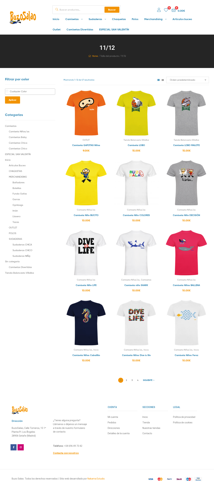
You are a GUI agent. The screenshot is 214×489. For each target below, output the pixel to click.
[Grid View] (158, 80)
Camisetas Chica (18, 142)
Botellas (17, 188)
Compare (86, 115)
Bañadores (18, 182)
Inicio (56, 19)
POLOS (12, 233)
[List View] (163, 80)
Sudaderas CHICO (22, 250)
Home (95, 55)
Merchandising (153, 19)
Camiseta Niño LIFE (86, 285)
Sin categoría (12, 261)
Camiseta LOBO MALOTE (186, 145)
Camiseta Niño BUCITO (86, 215)
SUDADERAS (15, 238)
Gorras (16, 199)
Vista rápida (94, 115)
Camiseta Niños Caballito (86, 355)
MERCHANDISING (18, 176)
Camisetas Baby (18, 137)
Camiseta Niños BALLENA (186, 285)
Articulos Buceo (17, 165)
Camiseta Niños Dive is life (136, 355)
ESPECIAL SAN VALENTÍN (114, 29)
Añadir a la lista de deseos (78, 115)
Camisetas (72, 19)
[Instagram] (21, 447)
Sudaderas (95, 19)
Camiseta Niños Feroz (186, 355)
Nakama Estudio (96, 478)
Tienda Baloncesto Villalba (136, 140)
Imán (15, 210)
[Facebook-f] (14, 447)
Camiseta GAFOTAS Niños (86, 145)
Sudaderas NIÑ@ (21, 255)
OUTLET (86, 140)
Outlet (57, 29)
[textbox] (35, 91)
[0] (166, 10)
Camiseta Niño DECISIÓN (186, 215)
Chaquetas (119, 19)
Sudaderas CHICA (22, 244)
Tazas (16, 222)
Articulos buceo (182, 19)
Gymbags (18, 204)
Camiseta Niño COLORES (136, 215)
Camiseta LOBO (136, 145)
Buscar (112, 9)
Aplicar (12, 99)
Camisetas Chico (18, 148)
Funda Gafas (20, 193)
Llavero (16, 216)
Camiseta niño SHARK (136, 285)
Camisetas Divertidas (80, 29)
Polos (135, 19)
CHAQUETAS (15, 171)
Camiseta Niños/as (86, 209)
